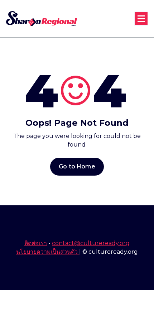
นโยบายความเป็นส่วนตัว (47, 251)
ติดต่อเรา (35, 243)
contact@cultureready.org (91, 243)
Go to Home (77, 166)
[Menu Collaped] (141, 18)
